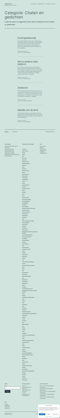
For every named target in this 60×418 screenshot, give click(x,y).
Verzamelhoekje (25, 395)
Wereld (23, 360)
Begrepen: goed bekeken (26, 163)
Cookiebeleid (46, 416)
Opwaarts (23, 295)
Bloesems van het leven (25, 170)
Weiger (49, 414)
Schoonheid (24, 309)
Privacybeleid (50, 416)
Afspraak (23, 154)
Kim (31, 100)
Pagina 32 (15, 131)
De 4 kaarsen (24, 186)
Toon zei (23, 336)
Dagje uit (23, 388)
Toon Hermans (24, 333)
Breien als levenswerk (25, 174)
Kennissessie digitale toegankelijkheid (11, 146)
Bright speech (7, 147)
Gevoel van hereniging (25, 222)
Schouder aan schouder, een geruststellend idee (29, 313)
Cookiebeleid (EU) (40, 3)
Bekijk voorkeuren (55, 414)
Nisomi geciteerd (24, 283)
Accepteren (42, 414)
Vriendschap (24, 351)
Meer (23, 270)
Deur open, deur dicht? (25, 197)
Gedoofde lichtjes (25, 215)
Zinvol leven (24, 374)
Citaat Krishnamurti (25, 179)
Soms (23, 322)
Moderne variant (24, 274)
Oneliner (23, 285)
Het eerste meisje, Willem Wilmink (27, 234)
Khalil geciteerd (24, 256)
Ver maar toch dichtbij (25, 342)
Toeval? (23, 331)
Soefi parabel (24, 320)
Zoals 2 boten (24, 378)
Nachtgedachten (24, 279)
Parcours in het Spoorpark (9, 150)
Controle (23, 183)
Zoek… (6, 385)
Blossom (23, 172)
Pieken (23, 299)
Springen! (23, 327)
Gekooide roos (24, 217)
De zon (23, 195)
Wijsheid (23, 363)
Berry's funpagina (43, 146)
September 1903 (24, 315)
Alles (23, 156)
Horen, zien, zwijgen (25, 243)
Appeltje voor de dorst (28, 110)
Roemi (23, 306)
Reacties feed (7, 406)
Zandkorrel (22, 87)
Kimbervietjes (8, 3)
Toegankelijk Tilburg (43, 153)
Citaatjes (23, 181)
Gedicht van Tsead (25, 213)
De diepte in (24, 192)
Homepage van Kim (43, 150)
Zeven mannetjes (24, 369)
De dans (23, 190)
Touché (23, 338)
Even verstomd (24, 204)
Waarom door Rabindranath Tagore (27, 354)
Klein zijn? (23, 258)
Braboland (41, 147)
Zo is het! (23, 376)
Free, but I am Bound (25, 206)
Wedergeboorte (24, 358)
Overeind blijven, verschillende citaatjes (28, 297)
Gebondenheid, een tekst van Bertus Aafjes (28, 208)
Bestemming (24, 168)
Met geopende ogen (25, 272)
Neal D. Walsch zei (25, 281)
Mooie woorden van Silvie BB (26, 276)
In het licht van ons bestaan (26, 249)
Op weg (23, 293)
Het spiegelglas (24, 238)
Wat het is (23, 356)
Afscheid (23, 152)
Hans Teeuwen (24, 228)
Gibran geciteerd (24, 224)
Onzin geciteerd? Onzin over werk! (27, 288)
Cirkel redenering (24, 177)
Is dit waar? (24, 252)
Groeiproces (24, 226)
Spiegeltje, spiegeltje (25, 324)
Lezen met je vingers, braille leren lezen (28, 261)
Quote (23, 302)
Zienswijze (23, 372)
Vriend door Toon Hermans (26, 347)
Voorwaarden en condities (50, 3)
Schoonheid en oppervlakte (26, 311)
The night (23, 329)
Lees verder (22, 47)
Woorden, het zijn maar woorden (27, 365)
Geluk (23, 219)
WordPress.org (7, 408)
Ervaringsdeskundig (27, 38)
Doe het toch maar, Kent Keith (26, 199)
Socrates (23, 318)
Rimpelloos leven (24, 304)
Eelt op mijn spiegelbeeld (26, 201)
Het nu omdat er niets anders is (26, 236)
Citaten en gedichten (27, 52)
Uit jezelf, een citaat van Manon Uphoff (28, 340)
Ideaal (23, 245)
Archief (23, 385)
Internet (23, 391)
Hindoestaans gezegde (25, 240)
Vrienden (23, 349)
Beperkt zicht (24, 165)
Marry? (23, 267)
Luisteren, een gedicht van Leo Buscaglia (28, 265)
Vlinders (23, 345)
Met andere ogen (25, 394)
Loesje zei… (24, 263)
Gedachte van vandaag (25, 210)
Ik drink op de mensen (25, 247)
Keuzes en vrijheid (25, 254)
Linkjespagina (42, 151)
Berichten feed (7, 405)
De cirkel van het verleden (26, 188)
